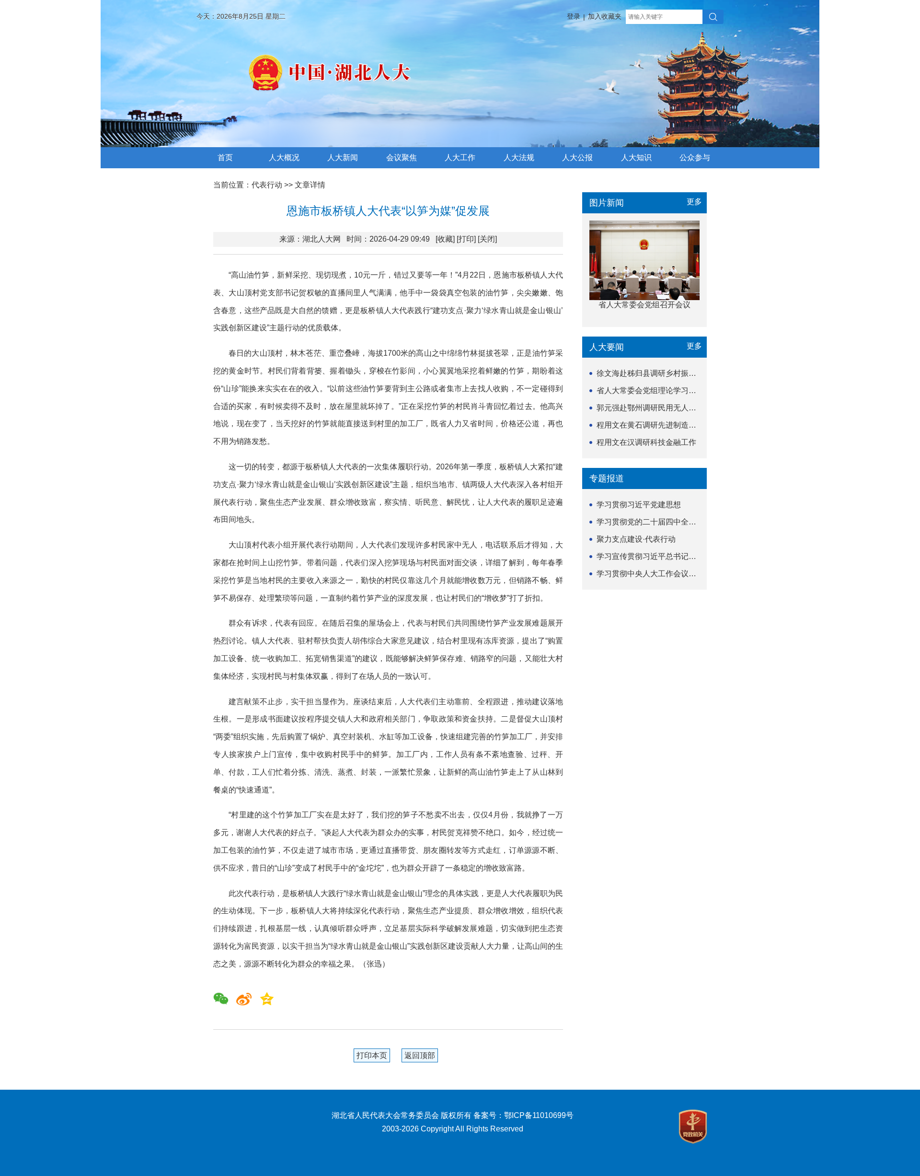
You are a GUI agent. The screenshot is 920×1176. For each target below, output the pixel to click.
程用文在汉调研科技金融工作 (646, 442)
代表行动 (267, 185)
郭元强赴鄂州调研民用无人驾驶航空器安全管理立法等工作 (696, 408)
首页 (225, 157)
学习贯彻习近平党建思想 (639, 505)
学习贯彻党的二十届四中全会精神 (654, 522)
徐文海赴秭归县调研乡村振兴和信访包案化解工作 (681, 373)
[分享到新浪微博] (244, 998)
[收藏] (445, 239)
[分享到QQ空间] (267, 998)
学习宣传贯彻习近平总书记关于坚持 (658, 556)
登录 (573, 16)
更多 (694, 202)
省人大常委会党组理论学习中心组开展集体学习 (677, 390)
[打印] (466, 239)
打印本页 (371, 1055)
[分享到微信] (221, 998)
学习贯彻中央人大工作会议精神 (650, 574)
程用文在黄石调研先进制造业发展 (654, 425)
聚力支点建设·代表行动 (636, 539)
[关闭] (487, 239)
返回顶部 (419, 1055)
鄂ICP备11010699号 (539, 1115)
